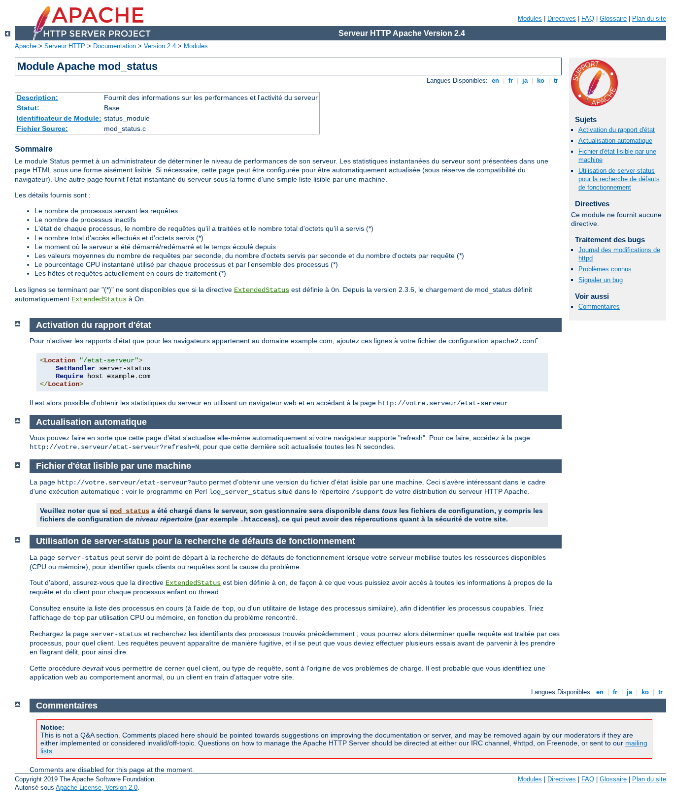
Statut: (28, 108)
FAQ (587, 18)
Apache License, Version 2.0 (96, 787)
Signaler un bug (600, 280)
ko (540, 80)
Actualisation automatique (615, 140)
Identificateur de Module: (59, 118)
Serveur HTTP (64, 46)
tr (556, 80)
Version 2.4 (160, 46)
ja (525, 80)
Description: (37, 97)
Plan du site (649, 18)
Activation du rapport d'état (616, 129)
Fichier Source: (42, 128)
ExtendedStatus (261, 290)
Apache (25, 46)
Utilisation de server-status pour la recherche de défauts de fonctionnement (619, 179)
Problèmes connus (605, 269)
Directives (561, 18)
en (495, 80)
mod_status (129, 511)
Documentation (114, 46)
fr (510, 80)
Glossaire (613, 18)
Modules (530, 18)
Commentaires (599, 306)
